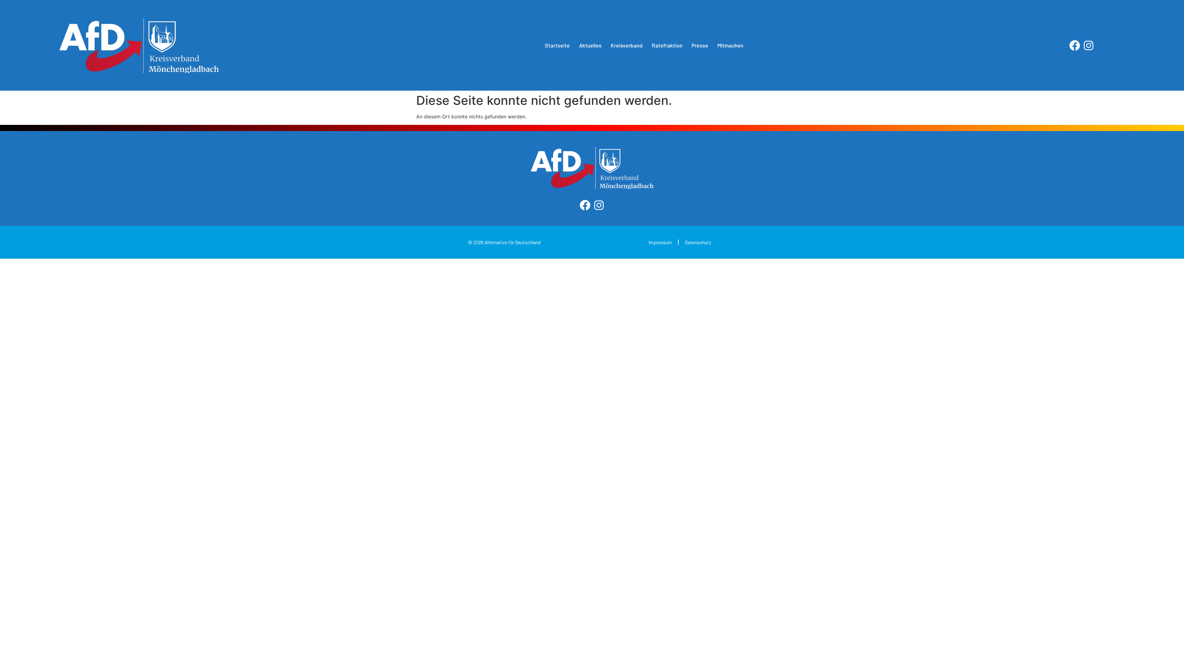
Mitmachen (730, 45)
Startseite (557, 45)
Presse (700, 45)
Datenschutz (698, 242)
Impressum (660, 242)
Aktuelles (590, 45)
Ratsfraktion (667, 45)
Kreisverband (627, 45)
